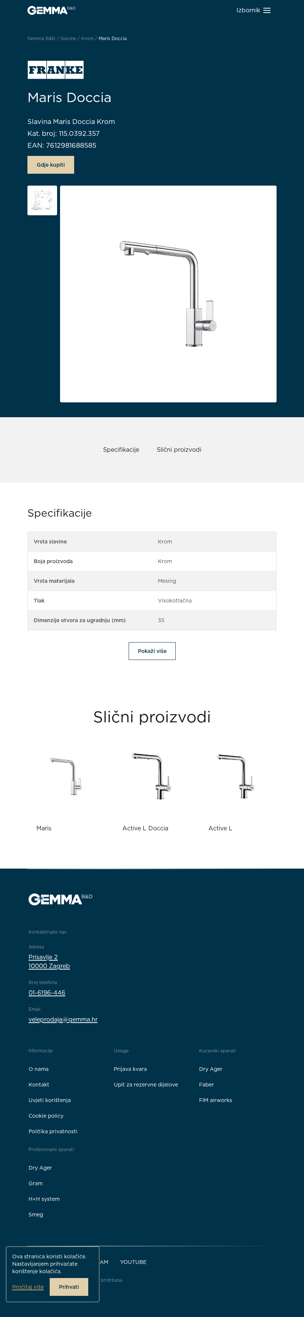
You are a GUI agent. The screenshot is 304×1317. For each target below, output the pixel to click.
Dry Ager (210, 1069)
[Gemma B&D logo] (51, 10)
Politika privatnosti (53, 1131)
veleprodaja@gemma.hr (63, 1019)
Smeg (36, 1215)
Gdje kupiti (51, 165)
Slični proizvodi (179, 449)
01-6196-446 (47, 992)
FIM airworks (215, 1100)
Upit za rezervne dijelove (146, 1085)
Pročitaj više (28, 1287)
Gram (36, 1183)
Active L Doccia (145, 828)
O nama (39, 1069)
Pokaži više (152, 651)
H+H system (44, 1199)
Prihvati (69, 1287)
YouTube (133, 1262)
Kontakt (39, 1085)
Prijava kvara (130, 1069)
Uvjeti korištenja (50, 1100)
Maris (44, 828)
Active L (220, 828)
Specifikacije (121, 449)
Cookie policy (46, 1116)
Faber (206, 1085)
